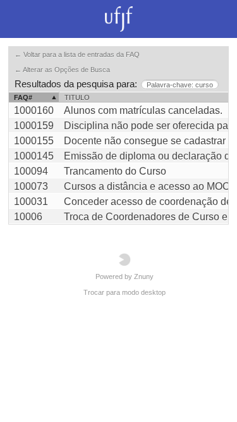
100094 (31, 171)
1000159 (34, 125)
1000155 (34, 140)
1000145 (34, 156)
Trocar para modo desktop (124, 292)
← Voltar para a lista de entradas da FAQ (77, 54)
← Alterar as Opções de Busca (62, 69)
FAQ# (23, 97)
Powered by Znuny (124, 276)
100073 (31, 186)
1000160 (34, 110)
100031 (31, 201)
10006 (28, 216)
